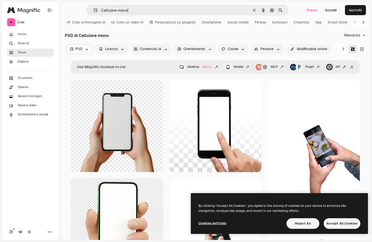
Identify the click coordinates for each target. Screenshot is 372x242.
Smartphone (211, 22)
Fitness (260, 22)
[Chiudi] (352, 67)
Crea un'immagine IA (88, 22)
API (337, 67)
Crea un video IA (130, 22)
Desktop (199, 67)
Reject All (303, 223)
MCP (274, 67)
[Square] (362, 49)
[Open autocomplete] (93, 10)
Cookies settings (212, 223)
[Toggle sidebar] (50, 10)
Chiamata (301, 22)
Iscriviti (355, 10)
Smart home (337, 22)
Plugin (309, 67)
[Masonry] (353, 49)
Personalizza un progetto (175, 22)
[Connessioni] (11, 232)
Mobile (238, 67)
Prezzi (312, 10)
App (318, 22)
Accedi (331, 10)
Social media (238, 22)
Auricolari (279, 22)
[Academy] (20, 232)
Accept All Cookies (342, 223)
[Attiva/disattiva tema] (29, 232)
